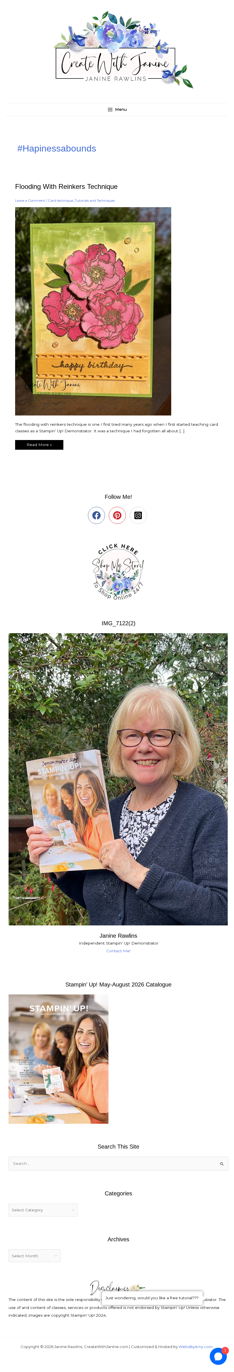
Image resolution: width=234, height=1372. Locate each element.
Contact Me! (118, 951)
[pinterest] (118, 515)
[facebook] (98, 515)
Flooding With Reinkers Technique (66, 186)
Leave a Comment (30, 201)
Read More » (39, 443)
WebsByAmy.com (196, 1346)
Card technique (60, 201)
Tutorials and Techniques (95, 201)
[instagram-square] (139, 515)
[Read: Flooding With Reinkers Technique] (96, 310)
